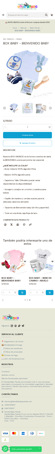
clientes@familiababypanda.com (18, 401)
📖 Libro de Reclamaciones (13, 359)
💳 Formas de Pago (10, 355)
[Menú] (3, 15)
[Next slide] (51, 108)
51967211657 (9, 408)
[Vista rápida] (25, 261)
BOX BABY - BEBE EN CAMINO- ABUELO (40, 279)
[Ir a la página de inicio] (27, 6)
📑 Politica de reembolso (12, 348)
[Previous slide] (3, 108)
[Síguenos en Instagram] (11, 325)
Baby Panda (35, 28)
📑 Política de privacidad (12, 352)
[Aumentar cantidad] (49, 127)
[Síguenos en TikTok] (19, 325)
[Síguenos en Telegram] (23, 325)
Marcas (24, 28)
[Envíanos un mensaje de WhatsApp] (5, 449)
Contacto (6, 371)
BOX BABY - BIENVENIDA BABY (11, 279)
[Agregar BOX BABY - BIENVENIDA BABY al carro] (22, 292)
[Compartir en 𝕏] (11, 224)
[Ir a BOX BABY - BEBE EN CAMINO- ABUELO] (41, 261)
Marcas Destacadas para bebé (15, 378)
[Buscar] (46, 15)
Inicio (15, 28)
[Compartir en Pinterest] (24, 224)
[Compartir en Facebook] (5, 224)
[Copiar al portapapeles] (30, 224)
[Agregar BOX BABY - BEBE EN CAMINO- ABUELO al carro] (49, 292)
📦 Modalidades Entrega (12, 345)
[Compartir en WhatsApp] (18, 224)
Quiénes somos (8, 375)
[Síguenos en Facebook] (15, 325)
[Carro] (51, 15)
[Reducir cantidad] (5, 127)
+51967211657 (9, 405)
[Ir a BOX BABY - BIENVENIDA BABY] (14, 261)
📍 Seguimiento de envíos (12, 341)
